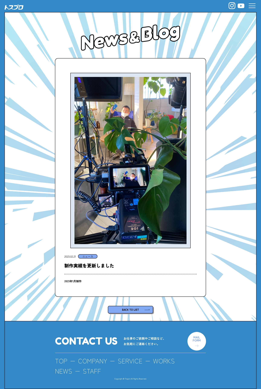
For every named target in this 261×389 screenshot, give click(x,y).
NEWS (63, 370)
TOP (61, 360)
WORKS (164, 360)
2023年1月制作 (73, 281)
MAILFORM (197, 338)
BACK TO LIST (130, 309)
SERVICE (130, 360)
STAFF (92, 370)
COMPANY (92, 360)
